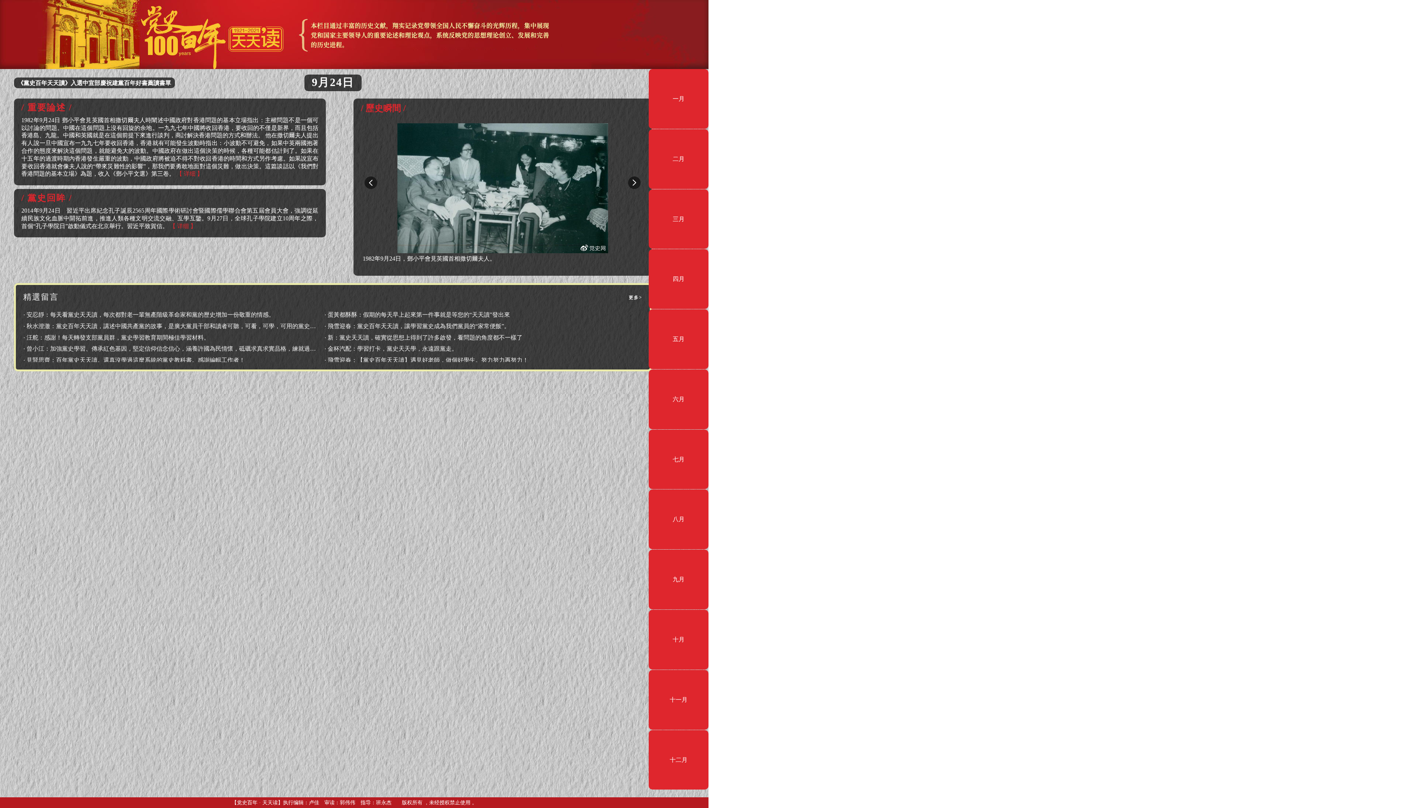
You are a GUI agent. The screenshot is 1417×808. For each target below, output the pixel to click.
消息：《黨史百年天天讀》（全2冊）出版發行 (78, 83)
